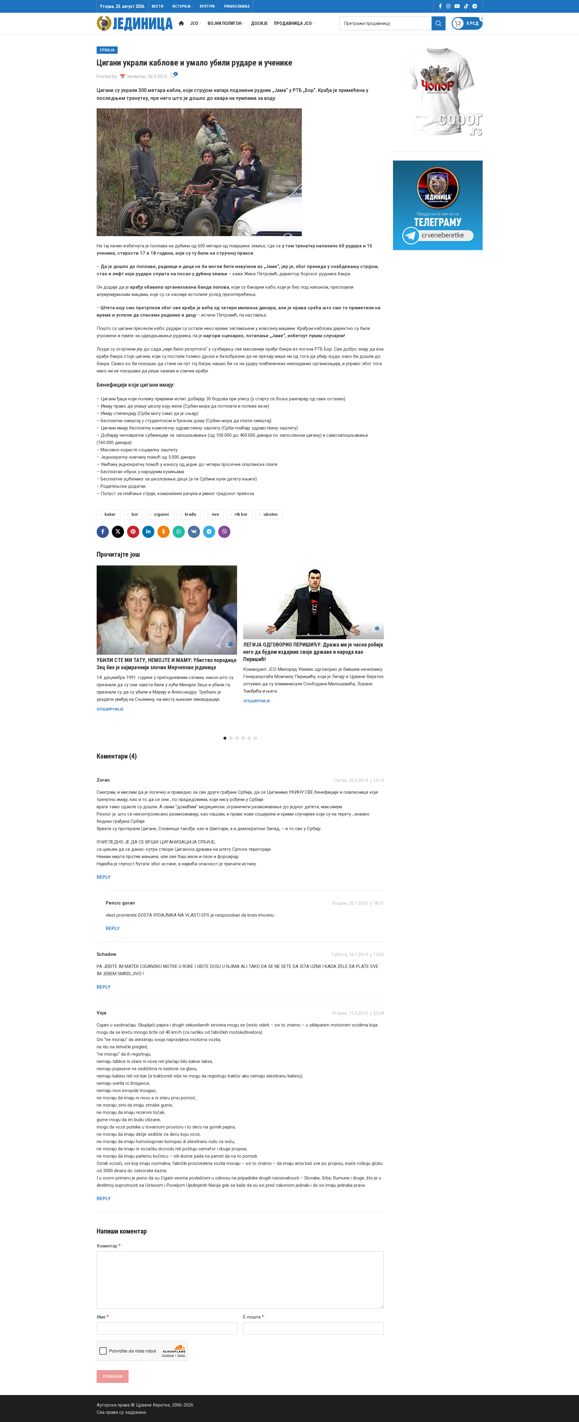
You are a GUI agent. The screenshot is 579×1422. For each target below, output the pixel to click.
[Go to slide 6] (255, 738)
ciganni (161, 514)
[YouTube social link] (457, 6)
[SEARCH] (439, 23)
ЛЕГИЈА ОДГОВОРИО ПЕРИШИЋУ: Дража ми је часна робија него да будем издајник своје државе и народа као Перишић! (313, 651)
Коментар (109, 1246)
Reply (104, 877)
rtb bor (241, 514)
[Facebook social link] (440, 6)
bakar (110, 514)
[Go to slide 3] (237, 738)
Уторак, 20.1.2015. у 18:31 (358, 903)
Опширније (110, 709)
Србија (107, 50)
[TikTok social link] (466, 6)
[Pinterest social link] (133, 532)
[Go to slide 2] (231, 738)
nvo (215, 514)
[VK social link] (194, 532)
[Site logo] (135, 23)
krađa (190, 514)
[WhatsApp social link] (179, 532)
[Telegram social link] (474, 6)
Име (103, 1317)
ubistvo (270, 514)
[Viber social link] (224, 532)
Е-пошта (253, 1317)
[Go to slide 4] (243, 738)
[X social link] (118, 532)
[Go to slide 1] (224, 738)
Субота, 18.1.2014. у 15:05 (358, 954)
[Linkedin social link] (148, 532)
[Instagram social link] (448, 6)
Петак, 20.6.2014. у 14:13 (359, 780)
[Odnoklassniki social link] (163, 532)
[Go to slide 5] (249, 738)
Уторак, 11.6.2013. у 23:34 (358, 1013)
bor (135, 514)
